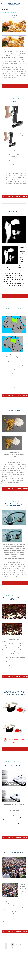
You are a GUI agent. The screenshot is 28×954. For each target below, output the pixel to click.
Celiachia (14, 15)
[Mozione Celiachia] (14, 423)
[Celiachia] (14, 26)
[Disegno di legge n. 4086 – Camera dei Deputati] (14, 611)
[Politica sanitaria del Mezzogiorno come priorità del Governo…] (14, 517)
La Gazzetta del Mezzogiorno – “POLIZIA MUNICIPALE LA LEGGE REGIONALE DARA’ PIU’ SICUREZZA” (14, 693)
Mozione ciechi (14, 211)
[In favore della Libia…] (14, 324)
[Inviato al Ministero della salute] (14, 867)
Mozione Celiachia (14, 410)
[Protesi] (14, 117)
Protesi (14, 101)
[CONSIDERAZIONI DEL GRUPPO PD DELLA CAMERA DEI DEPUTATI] (14, 778)
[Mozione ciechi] (14, 229)
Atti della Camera (11, 98)
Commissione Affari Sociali (11, 12)
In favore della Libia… (14, 311)
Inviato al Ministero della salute (14, 852)
